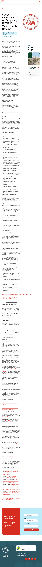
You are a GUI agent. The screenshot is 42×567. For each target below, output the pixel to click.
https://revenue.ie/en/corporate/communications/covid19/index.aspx (16, 294)
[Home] (3, 8)
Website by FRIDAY (32, 562)
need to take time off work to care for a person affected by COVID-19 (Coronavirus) (11, 493)
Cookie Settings (24, 553)
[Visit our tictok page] (35, 559)
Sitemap (25, 555)
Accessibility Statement (20, 555)
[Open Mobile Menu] (39, 2)
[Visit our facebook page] (29, 559)
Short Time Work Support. (7, 416)
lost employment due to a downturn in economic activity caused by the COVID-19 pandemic (11, 473)
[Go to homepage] (2, 1)
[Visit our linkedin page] (26, 559)
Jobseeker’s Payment (6, 385)
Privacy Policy (18, 553)
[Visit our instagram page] (32, 559)
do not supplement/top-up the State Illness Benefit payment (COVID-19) (10, 481)
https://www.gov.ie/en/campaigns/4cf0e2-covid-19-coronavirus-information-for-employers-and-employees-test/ (11, 408)
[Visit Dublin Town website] (6, 556)
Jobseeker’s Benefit (6, 420)
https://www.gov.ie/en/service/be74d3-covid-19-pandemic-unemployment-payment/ (10, 403)
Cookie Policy (30, 553)
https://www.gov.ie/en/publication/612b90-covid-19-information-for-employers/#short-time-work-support (11, 499)
